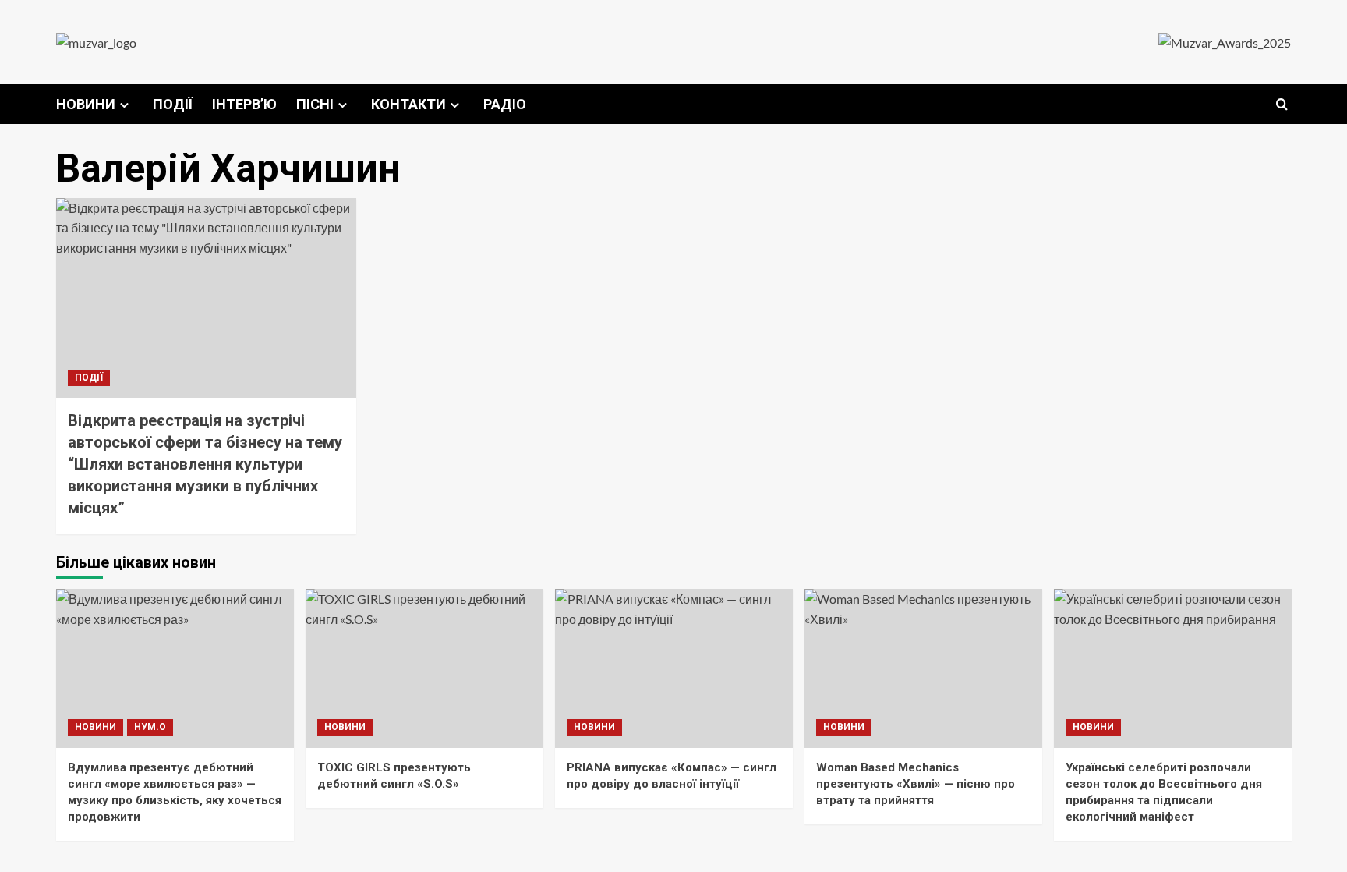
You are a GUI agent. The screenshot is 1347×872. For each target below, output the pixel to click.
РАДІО (504, 104)
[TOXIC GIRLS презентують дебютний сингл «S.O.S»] (424, 668)
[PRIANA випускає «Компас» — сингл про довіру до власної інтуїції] (674, 668)
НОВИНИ (85, 104)
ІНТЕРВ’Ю (244, 104)
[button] (1282, 104)
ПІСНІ (315, 104)
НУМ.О (150, 726)
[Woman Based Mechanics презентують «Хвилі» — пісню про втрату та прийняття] (923, 668)
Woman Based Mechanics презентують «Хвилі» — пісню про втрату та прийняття (915, 783)
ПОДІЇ (173, 104)
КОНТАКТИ (408, 104)
